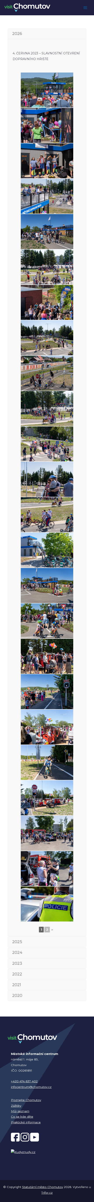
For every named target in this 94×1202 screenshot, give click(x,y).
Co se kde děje (22, 1116)
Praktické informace (26, 1122)
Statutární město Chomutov (42, 1187)
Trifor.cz (47, 1192)
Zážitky (16, 1105)
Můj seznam (20, 1111)
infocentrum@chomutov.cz (31, 1087)
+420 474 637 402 (24, 1081)
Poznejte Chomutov (26, 1100)
